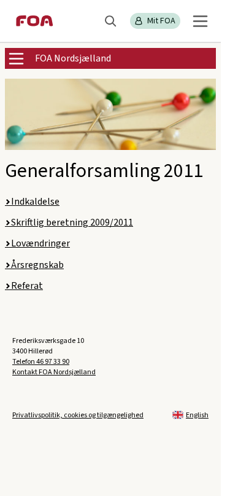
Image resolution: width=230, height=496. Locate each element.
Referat (27, 286)
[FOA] (34, 21)
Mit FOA (161, 21)
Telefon (40, 361)
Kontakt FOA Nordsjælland (54, 372)
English (197, 415)
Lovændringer (40, 243)
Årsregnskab (37, 265)
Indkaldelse (35, 201)
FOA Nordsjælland (73, 58)
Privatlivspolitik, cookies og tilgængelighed (78, 415)
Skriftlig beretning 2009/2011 (72, 222)
